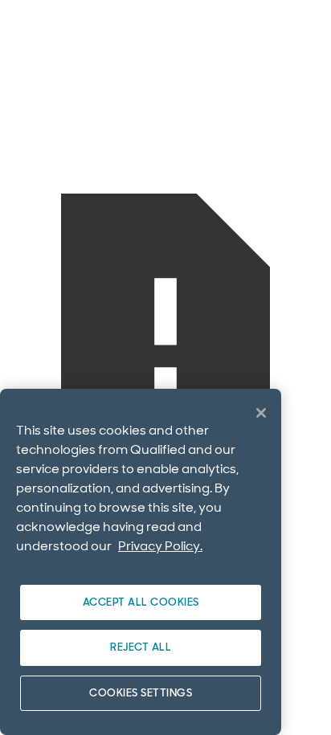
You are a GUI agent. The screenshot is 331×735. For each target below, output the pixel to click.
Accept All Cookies (141, 602)
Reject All (140, 647)
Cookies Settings (140, 693)
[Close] (261, 413)
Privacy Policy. (160, 545)
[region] (140, 562)
